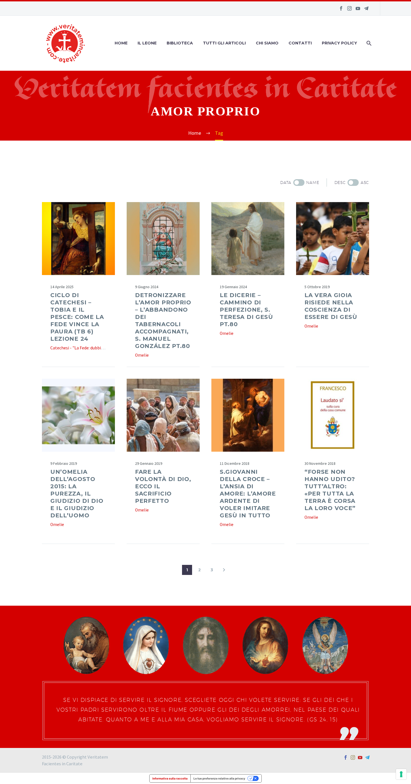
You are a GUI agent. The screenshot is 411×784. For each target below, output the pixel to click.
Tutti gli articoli (224, 43)
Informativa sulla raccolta (170, 778)
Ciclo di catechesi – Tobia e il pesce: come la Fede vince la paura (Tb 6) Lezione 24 (77, 317)
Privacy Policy (339, 43)
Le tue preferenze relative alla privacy (219, 778)
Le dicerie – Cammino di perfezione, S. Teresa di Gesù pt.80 (246, 310)
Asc (365, 182)
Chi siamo (267, 43)
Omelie (142, 355)
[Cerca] (368, 43)
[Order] (353, 182)
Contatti (300, 43)
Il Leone (147, 43)
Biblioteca (180, 43)
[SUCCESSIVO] (224, 570)
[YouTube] (358, 8)
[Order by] (298, 182)
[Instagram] (349, 8)
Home (121, 43)
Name (312, 182)
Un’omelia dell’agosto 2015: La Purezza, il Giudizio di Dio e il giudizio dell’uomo (76, 493)
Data (285, 182)
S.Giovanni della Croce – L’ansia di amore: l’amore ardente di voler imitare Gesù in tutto (248, 493)
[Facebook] (341, 8)
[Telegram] (366, 8)
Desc (340, 182)
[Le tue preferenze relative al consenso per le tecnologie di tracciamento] (401, 774)
